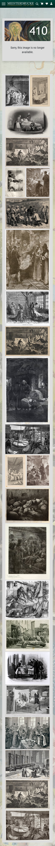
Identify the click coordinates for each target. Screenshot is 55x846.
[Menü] (3, 4)
